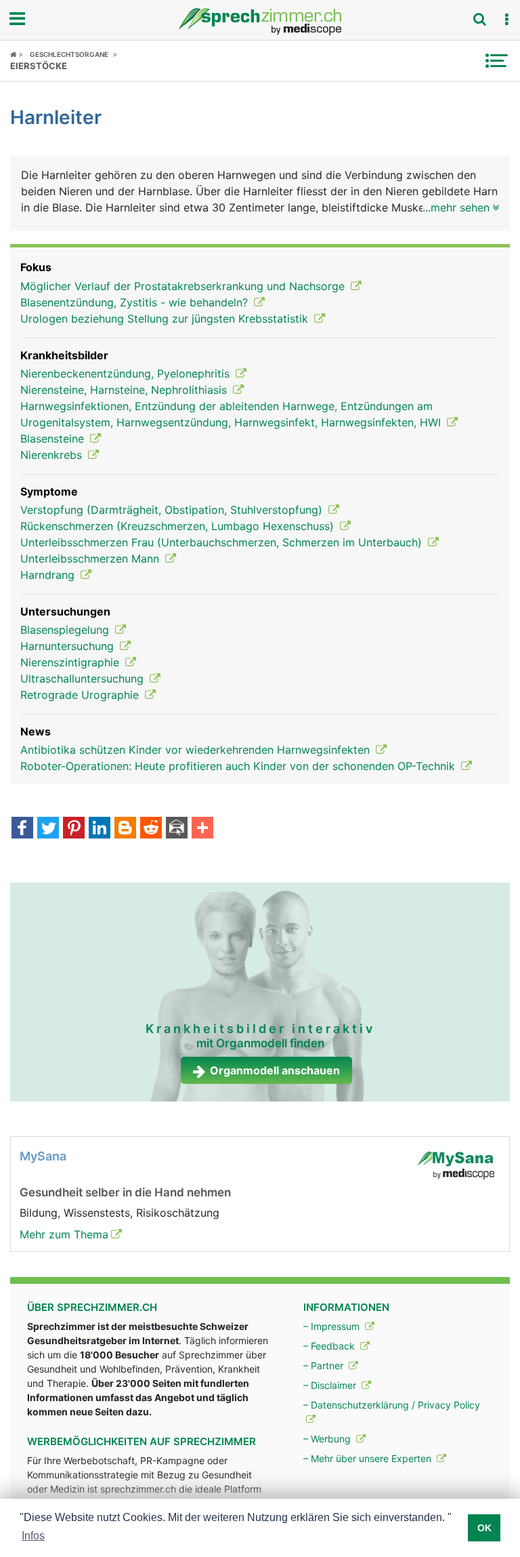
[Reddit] (151, 829)
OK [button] (484, 1527)
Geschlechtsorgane (69, 54)
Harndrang (49, 575)
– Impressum (332, 1326)
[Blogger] (125, 829)
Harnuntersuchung (68, 646)
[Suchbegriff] (479, 19)
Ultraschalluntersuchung (83, 678)
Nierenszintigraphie (71, 662)
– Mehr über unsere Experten (368, 1458)
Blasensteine (53, 438)
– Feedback (330, 1346)
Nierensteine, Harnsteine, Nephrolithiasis (125, 390)
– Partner (324, 1365)
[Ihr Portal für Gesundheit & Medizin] (260, 21)
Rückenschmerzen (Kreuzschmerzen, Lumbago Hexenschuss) (178, 526)
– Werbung (328, 1438)
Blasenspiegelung (66, 629)
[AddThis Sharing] (202, 829)
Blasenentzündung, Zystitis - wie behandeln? (135, 302)
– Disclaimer (331, 1385)
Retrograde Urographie (81, 695)
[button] (506, 19)
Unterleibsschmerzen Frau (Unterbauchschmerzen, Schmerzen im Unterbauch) (222, 542)
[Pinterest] (74, 829)
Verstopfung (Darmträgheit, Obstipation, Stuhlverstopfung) (173, 510)
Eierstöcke (38, 65)
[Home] (16, 54)
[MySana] (455, 1164)
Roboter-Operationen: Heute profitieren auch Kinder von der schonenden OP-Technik (239, 766)
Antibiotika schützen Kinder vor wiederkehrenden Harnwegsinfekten (196, 749)
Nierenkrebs (52, 455)
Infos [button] (33, 1535)
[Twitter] (48, 829)
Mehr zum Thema (64, 1234)
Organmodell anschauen (275, 1070)
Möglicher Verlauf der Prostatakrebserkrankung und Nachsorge (184, 286)
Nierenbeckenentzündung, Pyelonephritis (126, 373)
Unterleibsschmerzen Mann (91, 558)
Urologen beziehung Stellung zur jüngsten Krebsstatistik (165, 318)
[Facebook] (22, 829)
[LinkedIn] (99, 829)
